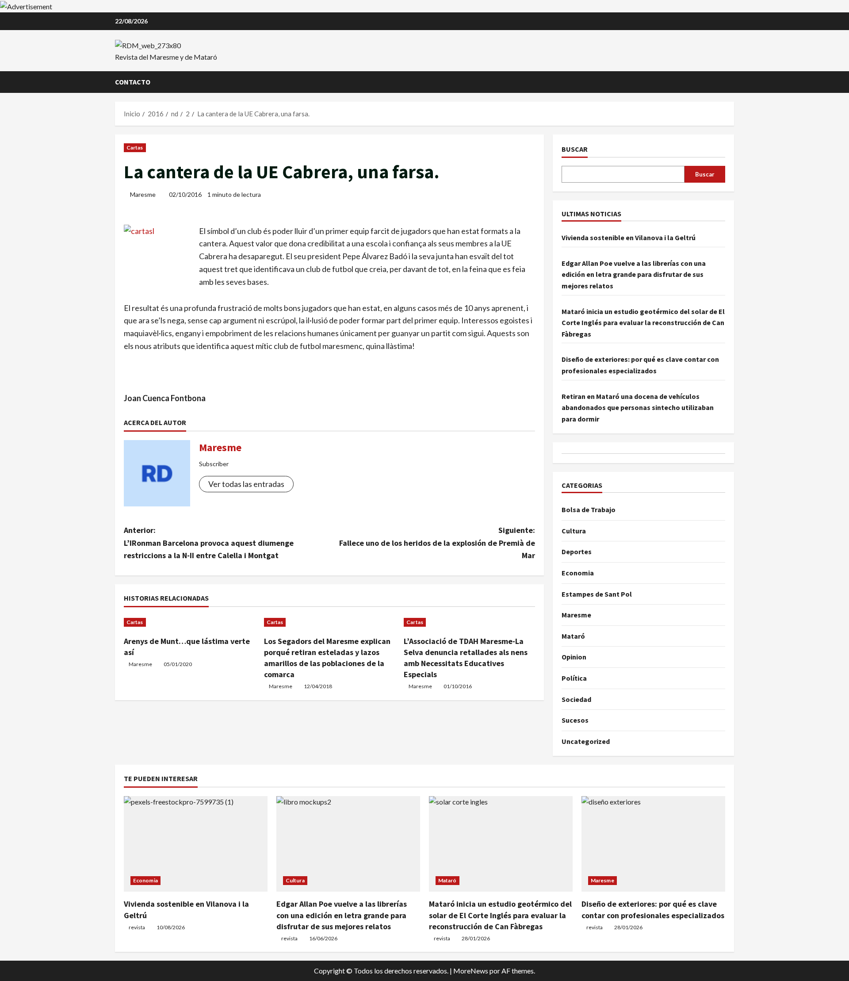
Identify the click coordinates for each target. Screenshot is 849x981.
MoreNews (470, 970)
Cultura (574, 530)
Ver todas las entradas (246, 484)
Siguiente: (437, 543)
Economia (578, 572)
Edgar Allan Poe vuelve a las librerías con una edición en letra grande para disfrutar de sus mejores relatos (634, 274)
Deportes (577, 551)
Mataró (573, 636)
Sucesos (575, 720)
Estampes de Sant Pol (597, 594)
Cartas (134, 147)
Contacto (132, 81)
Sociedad (576, 699)
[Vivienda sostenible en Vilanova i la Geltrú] (196, 844)
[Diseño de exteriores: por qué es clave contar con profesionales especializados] (653, 844)
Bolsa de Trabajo (589, 509)
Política (574, 678)
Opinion (574, 656)
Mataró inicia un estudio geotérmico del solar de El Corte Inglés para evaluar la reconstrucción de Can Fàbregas (643, 322)
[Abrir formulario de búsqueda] (731, 82)
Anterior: (209, 543)
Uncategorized (586, 741)
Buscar (575, 149)
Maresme (143, 194)
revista (137, 927)
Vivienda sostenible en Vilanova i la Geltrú (629, 237)
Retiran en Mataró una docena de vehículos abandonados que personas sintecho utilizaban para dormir (638, 407)
